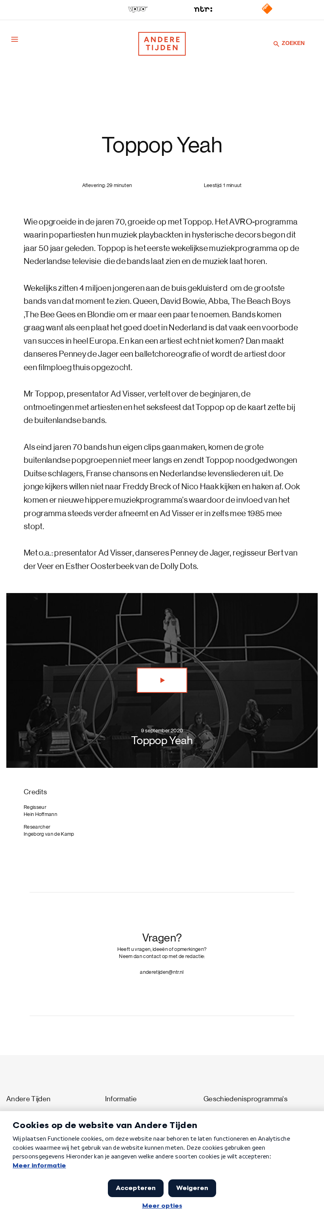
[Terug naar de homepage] (162, 44)
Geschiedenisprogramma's (245, 1099)
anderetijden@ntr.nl (162, 972)
